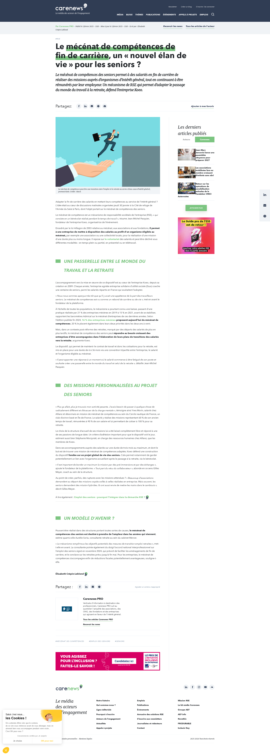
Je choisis (17, 741)
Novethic (182, 719)
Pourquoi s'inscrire (105, 714)
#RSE (58, 39)
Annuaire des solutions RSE (150, 714)
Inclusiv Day (184, 728)
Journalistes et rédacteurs (149, 723)
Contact (141, 728)
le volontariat (112, 239)
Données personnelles (69, 739)
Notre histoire (103, 700)
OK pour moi (47, 741)
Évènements (169, 14)
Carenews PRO (66, 26)
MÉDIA (120, 14)
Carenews (205, 139)
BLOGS (129, 14)
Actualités (101, 723)
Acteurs (186, 139)
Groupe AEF (184, 710)
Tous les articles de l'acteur (200, 26)
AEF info (182, 714)
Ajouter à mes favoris (202, 106)
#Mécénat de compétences (70, 641)
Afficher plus (196, 208)
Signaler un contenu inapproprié (147, 587)
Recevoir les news (172, 26)
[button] (6, 750)
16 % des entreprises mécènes (99, 320)
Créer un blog (186, 7)
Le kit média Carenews (189, 705)
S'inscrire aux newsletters (149, 719)
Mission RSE (184, 700)
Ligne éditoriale (103, 710)
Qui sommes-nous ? (106, 705)
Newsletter (172, 7)
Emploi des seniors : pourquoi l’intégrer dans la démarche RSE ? (109, 497)
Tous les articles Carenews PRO (98, 619)
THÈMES (139, 14)
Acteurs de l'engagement (108, 719)
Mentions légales (85, 739)
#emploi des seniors (99, 641)
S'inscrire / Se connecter (205, 7)
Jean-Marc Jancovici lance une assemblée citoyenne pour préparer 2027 (205, 155)
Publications (153, 14)
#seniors (119, 641)
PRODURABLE (184, 723)
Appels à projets (188, 14)
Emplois (204, 14)
